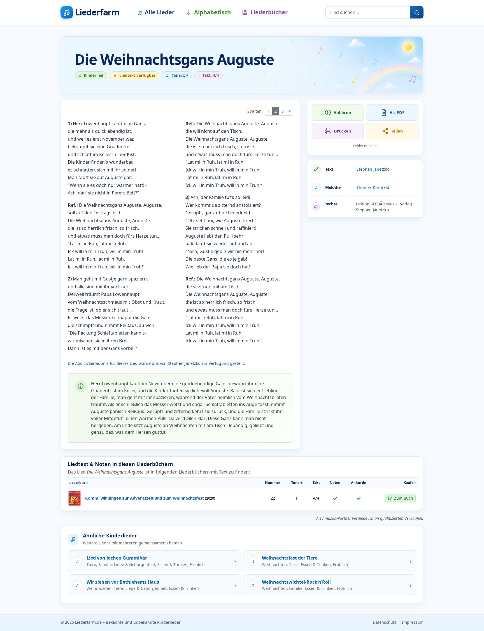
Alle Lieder (155, 12)
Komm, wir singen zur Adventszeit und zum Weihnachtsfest (144, 498)
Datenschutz (384, 622)
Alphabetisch (212, 12)
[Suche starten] (417, 12)
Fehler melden (365, 145)
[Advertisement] (365, 261)
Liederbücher (269, 12)
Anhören (342, 112)
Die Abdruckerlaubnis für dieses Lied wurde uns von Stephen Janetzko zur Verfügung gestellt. (156, 363)
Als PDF (397, 112)
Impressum (413, 622)
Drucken (342, 131)
